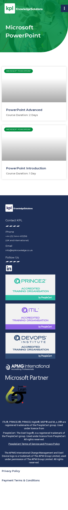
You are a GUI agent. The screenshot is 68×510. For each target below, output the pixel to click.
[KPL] (24, 8)
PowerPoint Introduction (26, 168)
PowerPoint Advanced (24, 110)
